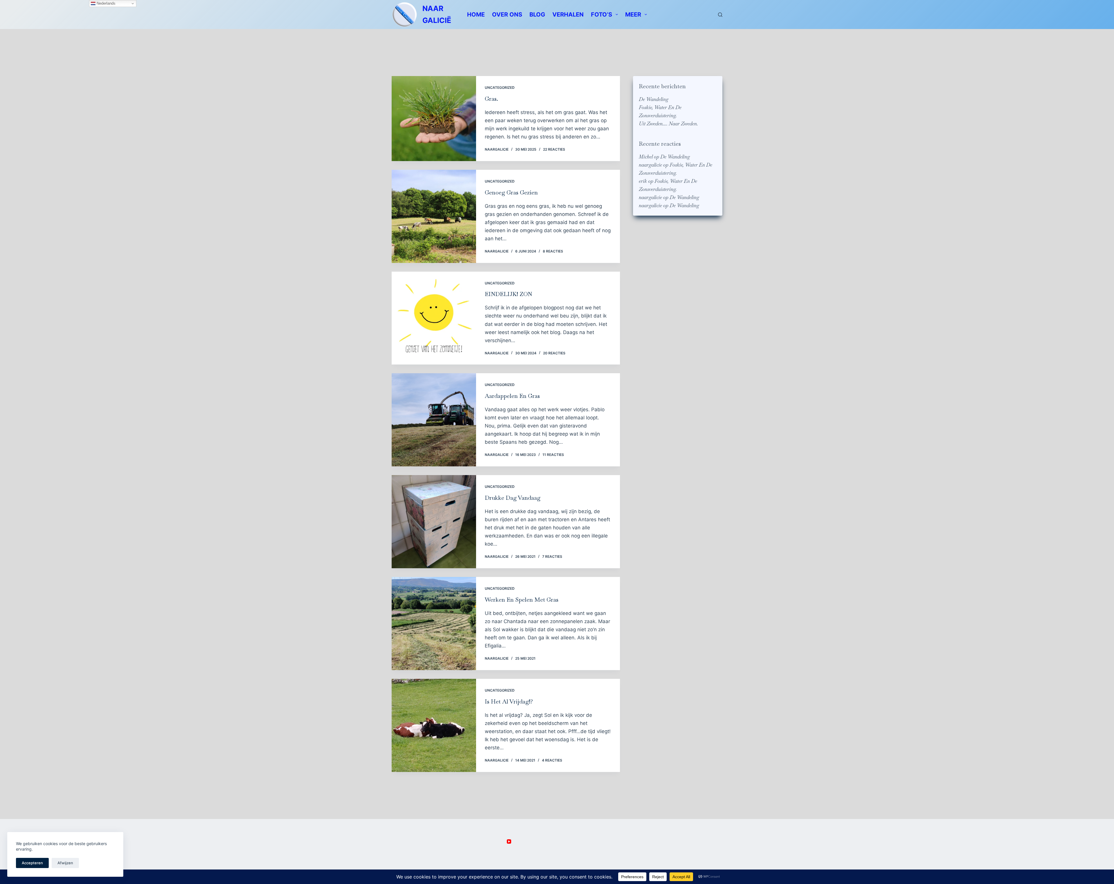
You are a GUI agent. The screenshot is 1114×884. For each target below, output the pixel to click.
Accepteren (32, 862)
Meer (633, 14)
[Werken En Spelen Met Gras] (434, 623)
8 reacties (553, 251)
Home (476, 14)
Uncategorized (500, 87)
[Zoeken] (720, 14)
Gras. (491, 98)
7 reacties (552, 556)
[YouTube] (509, 841)
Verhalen (568, 14)
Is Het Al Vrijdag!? (509, 701)
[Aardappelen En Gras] (434, 419)
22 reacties (554, 149)
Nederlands (105, 3)
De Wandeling (653, 99)
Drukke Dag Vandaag (512, 497)
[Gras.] (434, 118)
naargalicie (650, 165)
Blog (537, 14)
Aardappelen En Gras (512, 396)
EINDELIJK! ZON (508, 294)
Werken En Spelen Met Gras (521, 599)
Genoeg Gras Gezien (511, 192)
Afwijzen (65, 862)
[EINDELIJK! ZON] (434, 318)
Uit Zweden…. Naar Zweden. (668, 123)
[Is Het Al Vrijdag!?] (434, 725)
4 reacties (552, 760)
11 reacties (553, 454)
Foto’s (601, 14)
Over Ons (507, 14)
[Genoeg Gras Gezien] (434, 216)
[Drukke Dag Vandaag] (434, 521)
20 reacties (554, 353)
